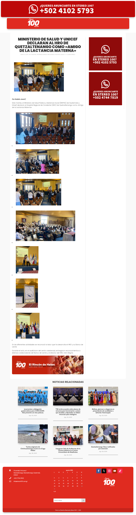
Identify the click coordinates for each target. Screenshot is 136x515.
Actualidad (32, 54)
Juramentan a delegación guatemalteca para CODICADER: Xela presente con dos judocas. (32, 411)
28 (72, 486)
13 (67, 480)
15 (77, 480)
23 (81, 483)
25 (59, 486)
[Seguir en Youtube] (114, 471)
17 (54, 483)
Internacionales (42, 54)
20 (68, 483)
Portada (57, 54)
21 (72, 483)
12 (63, 480)
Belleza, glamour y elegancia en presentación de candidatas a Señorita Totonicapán (103, 411)
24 (54, 486)
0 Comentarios (70, 54)
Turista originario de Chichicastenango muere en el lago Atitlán (33, 448)
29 (77, 486)
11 (58, 480)
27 (68, 486)
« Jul (54, 491)
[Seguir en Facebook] (98, 471)
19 (63, 483)
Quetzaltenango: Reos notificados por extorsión (103, 448)
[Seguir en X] (104, 471)
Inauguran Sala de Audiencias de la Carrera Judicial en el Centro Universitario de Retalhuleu (68, 450)
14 (72, 480)
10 (54, 480)
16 (81, 480)
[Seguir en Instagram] (109, 471)
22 (77, 483)
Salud (63, 54)
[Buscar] (83, 500)
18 (59, 483)
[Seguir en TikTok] (120, 471)
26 (63, 486)
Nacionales (51, 54)
